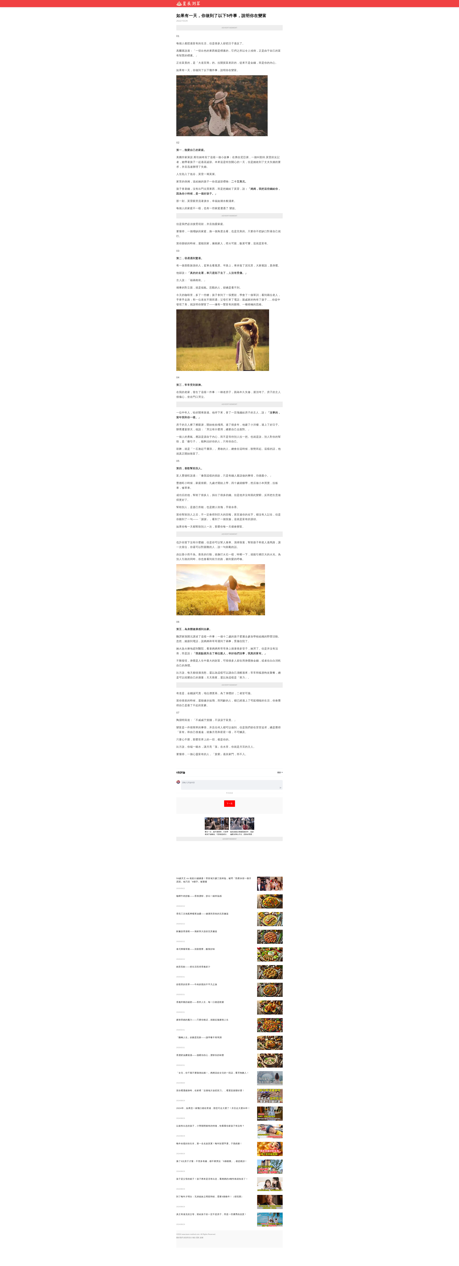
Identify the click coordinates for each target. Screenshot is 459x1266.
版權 (201, 1238)
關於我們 (179, 1238)
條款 (194, 1238)
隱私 (197, 1238)
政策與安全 (187, 1238)
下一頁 (230, 804)
